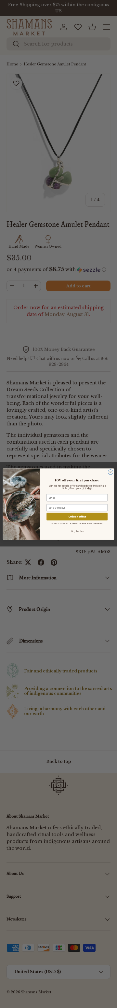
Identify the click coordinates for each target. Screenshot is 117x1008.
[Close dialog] (110, 471)
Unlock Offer (77, 516)
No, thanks (77, 531)
